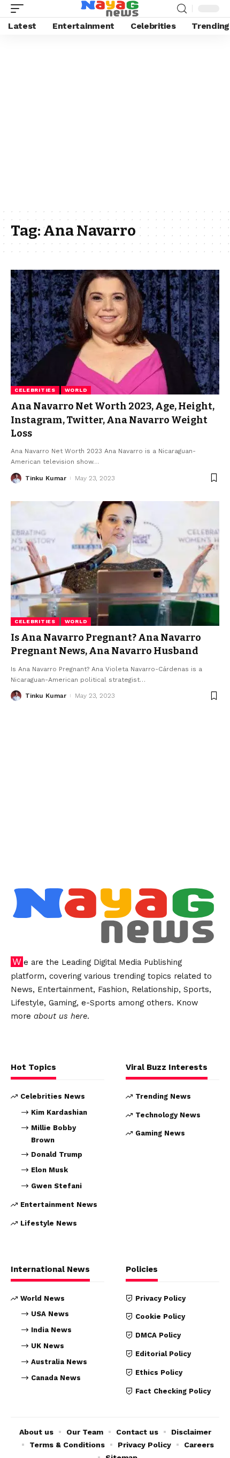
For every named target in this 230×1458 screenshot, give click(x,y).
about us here (60, 1016)
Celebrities (35, 390)
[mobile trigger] (20, 8)
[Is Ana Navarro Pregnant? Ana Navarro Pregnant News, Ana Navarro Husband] (115, 563)
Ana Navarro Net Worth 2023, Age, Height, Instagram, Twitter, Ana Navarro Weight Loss (112, 419)
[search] (181, 9)
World (76, 390)
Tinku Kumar (45, 478)
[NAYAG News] (109, 8)
